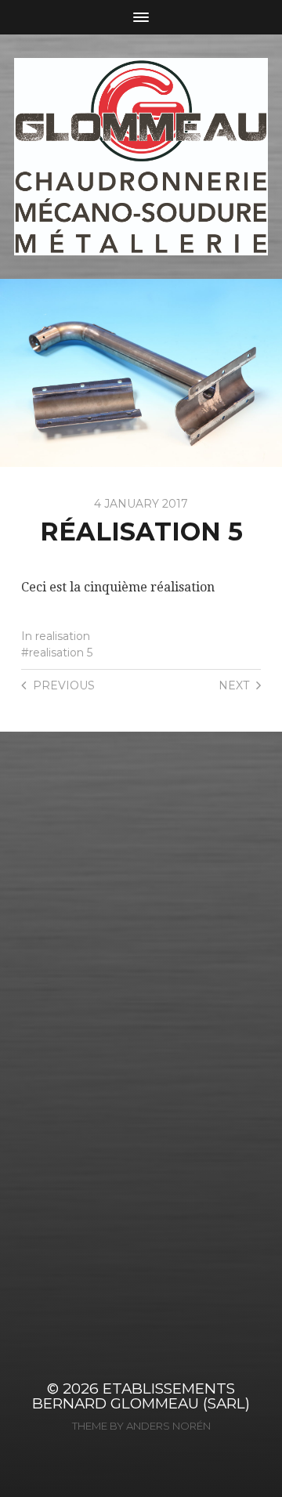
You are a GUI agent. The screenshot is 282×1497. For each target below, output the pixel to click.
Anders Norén (168, 1425)
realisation (62, 636)
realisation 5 (60, 652)
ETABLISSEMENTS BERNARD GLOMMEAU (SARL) (141, 1395)
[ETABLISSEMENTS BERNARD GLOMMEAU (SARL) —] (141, 156)
